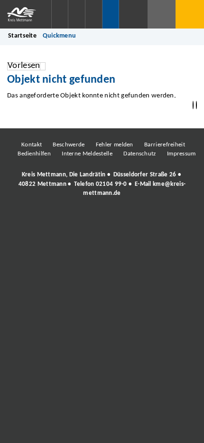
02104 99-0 (111, 184)
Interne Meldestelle (87, 154)
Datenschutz (139, 154)
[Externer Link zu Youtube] (122, 219)
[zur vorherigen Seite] (193, 105)
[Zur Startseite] (25, 14)
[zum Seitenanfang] (196, 105)
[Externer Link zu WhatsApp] (143, 219)
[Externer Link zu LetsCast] (165, 219)
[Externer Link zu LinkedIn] (101, 219)
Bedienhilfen (34, 154)
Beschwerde (68, 145)
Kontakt (31, 145)
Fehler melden (114, 145)
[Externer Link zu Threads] (79, 219)
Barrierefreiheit (164, 145)
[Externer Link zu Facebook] (37, 219)
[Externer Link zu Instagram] (58, 219)
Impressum (181, 154)
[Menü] (190, 14)
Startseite (22, 36)
